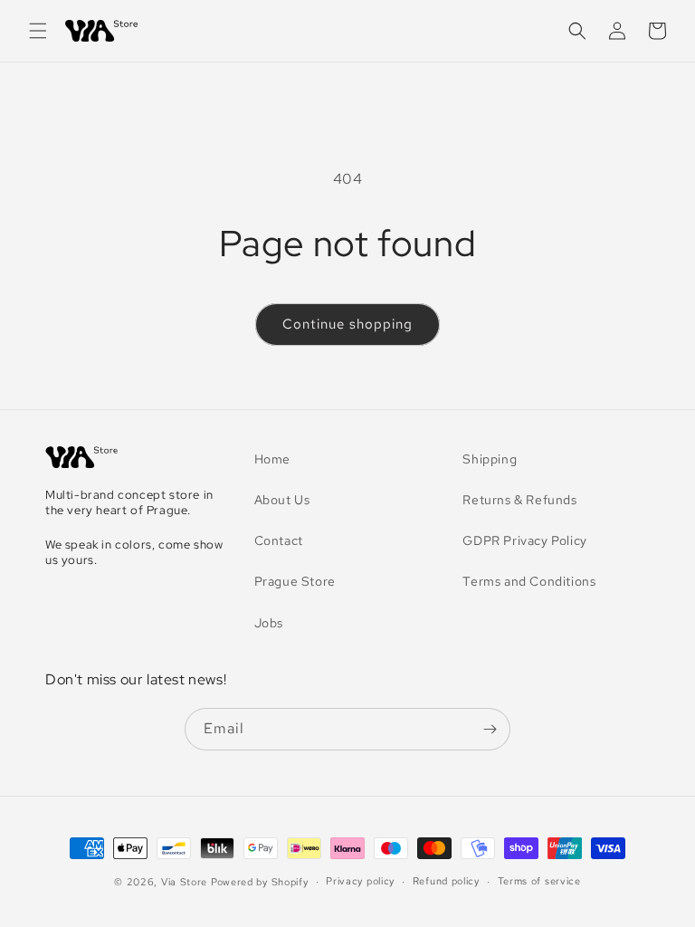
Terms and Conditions (528, 581)
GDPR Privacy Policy (524, 540)
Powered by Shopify (260, 881)
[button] (38, 31)
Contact (278, 540)
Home (272, 459)
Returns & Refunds (519, 500)
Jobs (268, 623)
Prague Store (295, 581)
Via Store (184, 881)
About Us (282, 500)
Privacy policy (360, 880)
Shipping (489, 459)
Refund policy (446, 880)
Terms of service (539, 880)
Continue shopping (347, 324)
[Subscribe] (489, 729)
